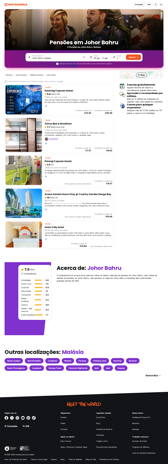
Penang (82, 361)
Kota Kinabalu (34, 361)
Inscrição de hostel (139, 441)
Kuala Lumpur (13, 361)
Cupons (54, 459)
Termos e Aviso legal (39, 459)
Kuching (117, 361)
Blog (98, 423)
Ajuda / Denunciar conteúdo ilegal (74, 447)
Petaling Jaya (99, 361)
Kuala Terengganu (16, 368)
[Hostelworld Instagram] (17, 418)
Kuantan (133, 361)
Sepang (121, 368)
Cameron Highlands (78, 368)
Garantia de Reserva (104, 429)
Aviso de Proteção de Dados (16, 459)
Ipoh (97, 368)
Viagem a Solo (102, 441)
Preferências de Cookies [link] (109, 459)
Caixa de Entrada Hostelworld (143, 453)
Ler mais (60, 81)
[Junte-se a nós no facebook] (6, 418)
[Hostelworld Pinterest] (28, 418)
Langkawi (52, 361)
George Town (55, 368)
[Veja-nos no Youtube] (23, 418)
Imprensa (135, 423)
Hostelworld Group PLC (141, 417)
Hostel (48, 87)
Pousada (64, 429)
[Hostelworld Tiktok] (34, 418)
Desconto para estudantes (106, 447)
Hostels (63, 417)
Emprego (135, 429)
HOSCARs (100, 435)
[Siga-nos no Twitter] (12, 418)
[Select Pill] (155, 4)
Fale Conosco (66, 441)
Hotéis (63, 423)
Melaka (67, 361)
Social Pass (100, 417)
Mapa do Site (91, 459)
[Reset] (84, 57)
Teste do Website (75, 459)
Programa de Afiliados (140, 447)
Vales (62, 459)
